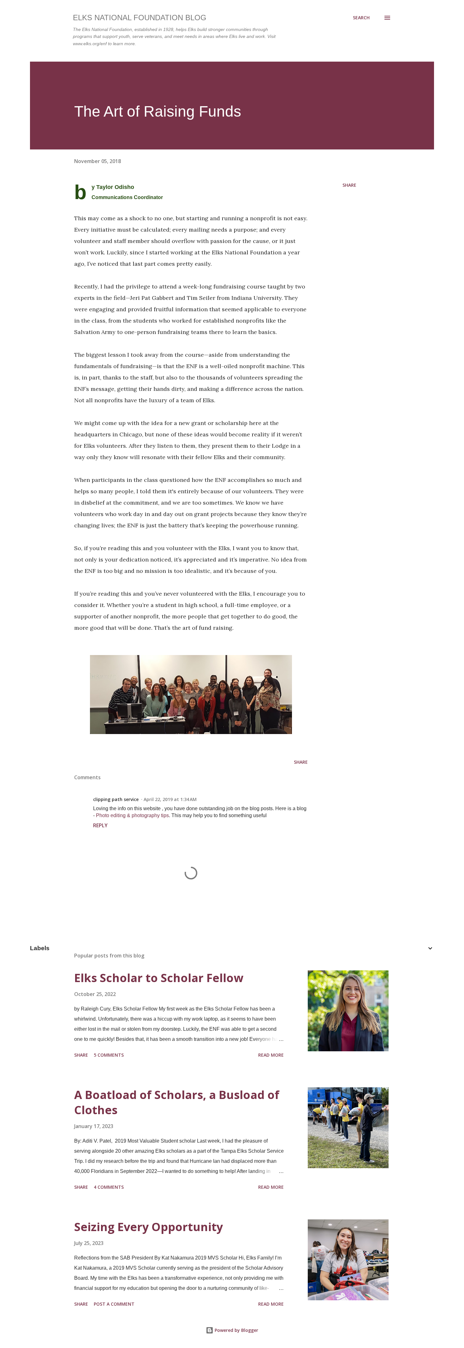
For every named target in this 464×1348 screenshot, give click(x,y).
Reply (100, 825)
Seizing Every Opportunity (148, 1227)
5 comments (109, 1055)
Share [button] (349, 185)
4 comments (109, 1187)
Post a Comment (114, 1304)
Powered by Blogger (235, 1330)
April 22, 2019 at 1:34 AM (170, 799)
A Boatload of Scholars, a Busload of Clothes (176, 1102)
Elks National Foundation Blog (139, 17)
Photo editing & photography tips (132, 815)
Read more (271, 1055)
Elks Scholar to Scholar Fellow (158, 978)
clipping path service (116, 799)
